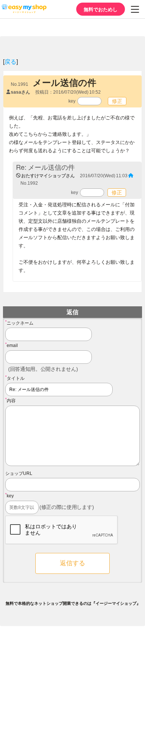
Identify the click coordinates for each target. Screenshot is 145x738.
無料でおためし (100, 9)
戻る (10, 61)
